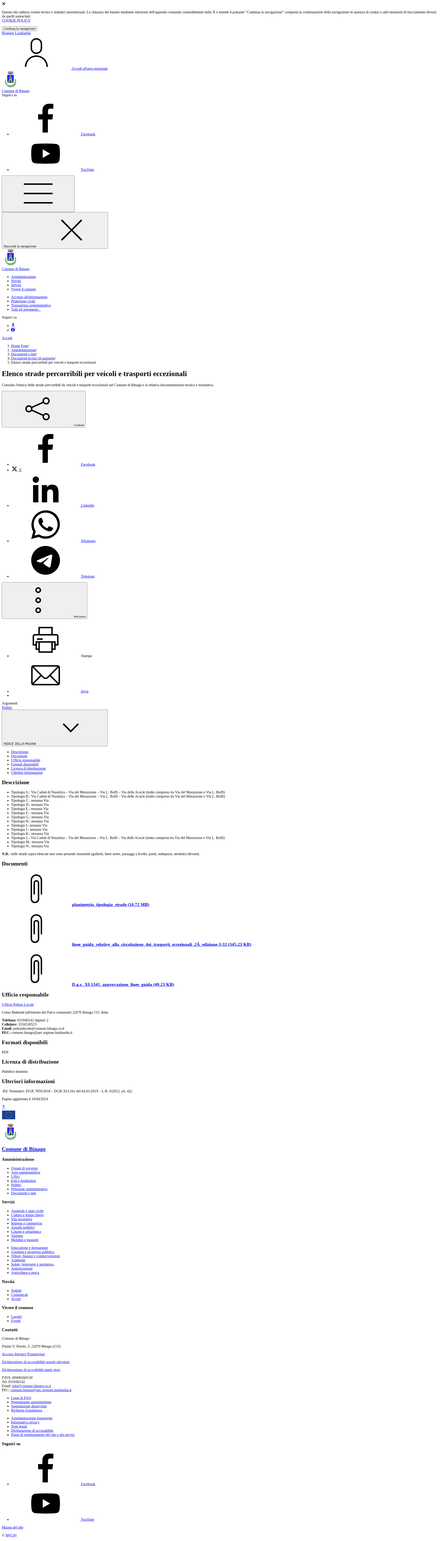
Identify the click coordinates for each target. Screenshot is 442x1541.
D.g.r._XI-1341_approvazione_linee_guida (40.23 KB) (123, 984)
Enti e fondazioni (23, 1181)
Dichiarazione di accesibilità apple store (31, 1370)
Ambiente (18, 1260)
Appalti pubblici (23, 1227)
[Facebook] (13, 325)
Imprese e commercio (26, 1223)
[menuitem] (53, 464)
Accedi (7, 338)
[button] (23, 277)
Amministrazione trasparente (31, 1418)
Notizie (16, 1290)
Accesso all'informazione (29, 297)
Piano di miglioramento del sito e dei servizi (42, 1435)
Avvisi (15, 1299)
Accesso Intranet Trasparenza (23, 1354)
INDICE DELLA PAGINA (20, 744)
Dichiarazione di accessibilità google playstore (36, 1362)
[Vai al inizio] (4, 1107)
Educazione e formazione (29, 1248)
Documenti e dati (23, 354)
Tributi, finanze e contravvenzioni (35, 1256)
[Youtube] (13, 330)
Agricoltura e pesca (25, 1273)
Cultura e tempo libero (27, 1215)
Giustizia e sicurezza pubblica (32, 1252)
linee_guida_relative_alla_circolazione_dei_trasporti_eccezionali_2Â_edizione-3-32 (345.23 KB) (161, 944)
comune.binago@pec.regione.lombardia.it (41, 1390)
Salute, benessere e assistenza (32, 1264)
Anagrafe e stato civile (27, 1211)
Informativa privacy (25, 1422)
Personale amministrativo (29, 1189)
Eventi (15, 1321)
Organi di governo (24, 1168)
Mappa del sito (12, 1527)
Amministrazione (23, 350)
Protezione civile (23, 301)
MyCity (11, 1535)
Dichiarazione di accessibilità (32, 1431)
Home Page (19, 346)
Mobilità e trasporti (24, 1240)
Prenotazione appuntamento (31, 1402)
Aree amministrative (25, 1172)
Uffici (15, 1176)
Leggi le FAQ (21, 1398)
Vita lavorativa (21, 1219)
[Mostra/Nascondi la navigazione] (38, 193)
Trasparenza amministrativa (31, 305)
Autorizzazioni (21, 1268)
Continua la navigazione (19, 28)
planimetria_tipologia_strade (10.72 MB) (110, 904)
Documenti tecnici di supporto (33, 358)
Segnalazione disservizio (29, 1406)
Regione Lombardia (16, 33)
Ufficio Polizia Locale (18, 1004)
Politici (16, 1185)
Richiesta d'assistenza (26, 1410)
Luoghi (16, 1317)
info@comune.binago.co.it (31, 1386)
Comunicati (19, 1295)
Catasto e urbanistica (26, 1232)
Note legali (19, 1426)
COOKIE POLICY (16, 20)
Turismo (17, 1236)
